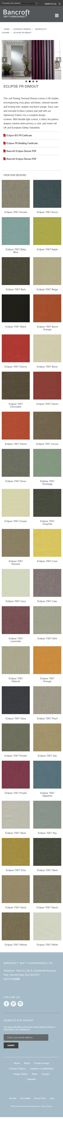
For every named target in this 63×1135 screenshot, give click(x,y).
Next (58, 60)
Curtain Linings (41, 1063)
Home (17, 1063)
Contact (46, 1074)
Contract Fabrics (22, 29)
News (34, 1074)
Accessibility (25, 1098)
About (27, 1063)
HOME (6, 29)
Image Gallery (20, 1074)
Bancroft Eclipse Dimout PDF (21, 151)
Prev (4, 60)
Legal (51, 1098)
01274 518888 (12, 979)
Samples (31, 1079)
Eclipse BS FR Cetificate (19, 135)
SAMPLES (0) (50, 4)
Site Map (12, 1098)
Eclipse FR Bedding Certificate (22, 143)
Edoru (49, 1106)
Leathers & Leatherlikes (42, 1068)
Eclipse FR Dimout (22, 33)
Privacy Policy (40, 1098)
